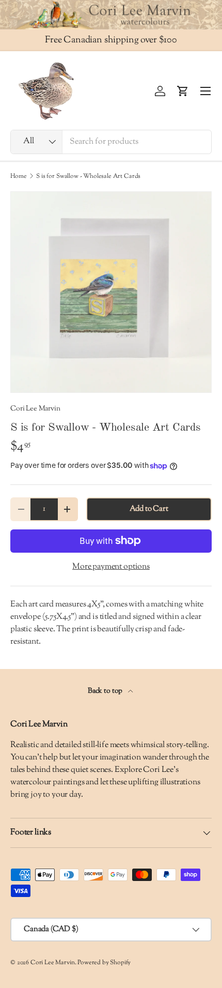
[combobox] (111, 142)
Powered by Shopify (104, 962)
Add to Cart (149, 509)
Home (18, 176)
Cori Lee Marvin (35, 408)
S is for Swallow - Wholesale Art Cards (88, 176)
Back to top (106, 691)
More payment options (111, 567)
